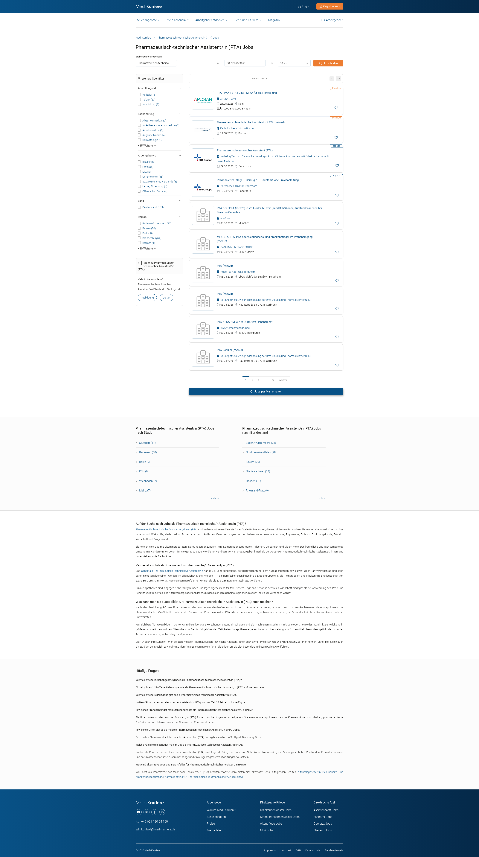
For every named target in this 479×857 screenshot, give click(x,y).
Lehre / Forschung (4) (154, 186)
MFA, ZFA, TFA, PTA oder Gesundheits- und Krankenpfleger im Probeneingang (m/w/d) (264, 239)
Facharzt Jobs (322, 817)
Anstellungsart (147, 88)
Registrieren (330, 6)
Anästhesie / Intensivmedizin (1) (160, 125)
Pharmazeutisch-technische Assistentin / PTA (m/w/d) (251, 122)
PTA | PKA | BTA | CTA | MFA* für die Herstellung (247, 93)
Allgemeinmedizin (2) (154, 120)
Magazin (274, 20)
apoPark (225, 218)
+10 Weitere (146, 248)
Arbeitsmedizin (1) (152, 130)
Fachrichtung (146, 114)
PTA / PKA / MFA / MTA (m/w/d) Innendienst (244, 322)
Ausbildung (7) (150, 104)
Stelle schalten (216, 817)
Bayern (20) (149, 228)
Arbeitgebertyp (147, 155)
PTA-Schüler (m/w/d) (230, 350)
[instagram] (147, 812)
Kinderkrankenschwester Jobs (280, 817)
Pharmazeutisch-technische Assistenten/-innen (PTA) (167, 529)
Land (141, 201)
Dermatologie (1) (152, 139)
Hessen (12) (253, 481)
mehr (214, 498)
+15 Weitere (146, 145)
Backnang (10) (148, 452)
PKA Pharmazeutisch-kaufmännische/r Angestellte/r (212, 776)
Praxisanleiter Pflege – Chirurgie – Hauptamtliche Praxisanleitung (258, 180)
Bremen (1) (148, 242)
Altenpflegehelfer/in (309, 772)
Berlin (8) (147, 233)
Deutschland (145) (153, 207)
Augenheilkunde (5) (153, 135)
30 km (283, 63)
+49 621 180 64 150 (154, 821)
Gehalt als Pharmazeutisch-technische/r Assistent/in (172, 570)
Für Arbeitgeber (331, 20)
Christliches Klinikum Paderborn (238, 186)
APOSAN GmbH (229, 98)
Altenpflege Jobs (271, 823)
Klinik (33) (148, 162)
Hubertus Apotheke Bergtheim (237, 271)
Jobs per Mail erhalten (268, 391)
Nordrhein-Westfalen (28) (261, 452)
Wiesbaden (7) (148, 481)
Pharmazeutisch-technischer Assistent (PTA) (245, 150)
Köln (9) (144, 471)
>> (338, 78)
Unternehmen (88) (152, 176)
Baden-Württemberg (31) (156, 223)
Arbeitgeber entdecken (210, 20)
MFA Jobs (266, 830)
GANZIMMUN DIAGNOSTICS (236, 247)
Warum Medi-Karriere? (221, 810)
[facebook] (154, 812)
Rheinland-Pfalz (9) (257, 490)
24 (273, 380)
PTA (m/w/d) (225, 265)
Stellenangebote (146, 20)
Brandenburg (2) (151, 238)
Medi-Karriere (143, 37)
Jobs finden (330, 63)
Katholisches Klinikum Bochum (238, 128)
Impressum (270, 850)
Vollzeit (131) (150, 94)
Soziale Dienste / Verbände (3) (159, 181)
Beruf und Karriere (246, 20)
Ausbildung (147, 297)
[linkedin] (162, 812)
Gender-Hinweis (334, 850)
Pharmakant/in (172, 776)
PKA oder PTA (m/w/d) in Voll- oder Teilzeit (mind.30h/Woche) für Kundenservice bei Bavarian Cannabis (269, 210)
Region (142, 217)
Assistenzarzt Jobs (325, 810)
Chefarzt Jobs (322, 830)
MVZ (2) (147, 171)
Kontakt (286, 850)
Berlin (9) (144, 462)
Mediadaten (214, 830)
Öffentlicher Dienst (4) (154, 191)
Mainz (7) (145, 490)
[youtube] (139, 812)
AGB (298, 850)
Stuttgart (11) (147, 443)
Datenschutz (312, 850)
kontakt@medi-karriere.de (158, 829)
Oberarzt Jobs (322, 823)
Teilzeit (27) (148, 99)
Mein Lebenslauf (177, 20)
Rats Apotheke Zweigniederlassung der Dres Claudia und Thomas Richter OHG (265, 299)
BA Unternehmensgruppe (235, 327)
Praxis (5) (147, 166)
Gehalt (166, 297)
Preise (211, 823)
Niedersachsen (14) (258, 471)
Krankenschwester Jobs (276, 810)
